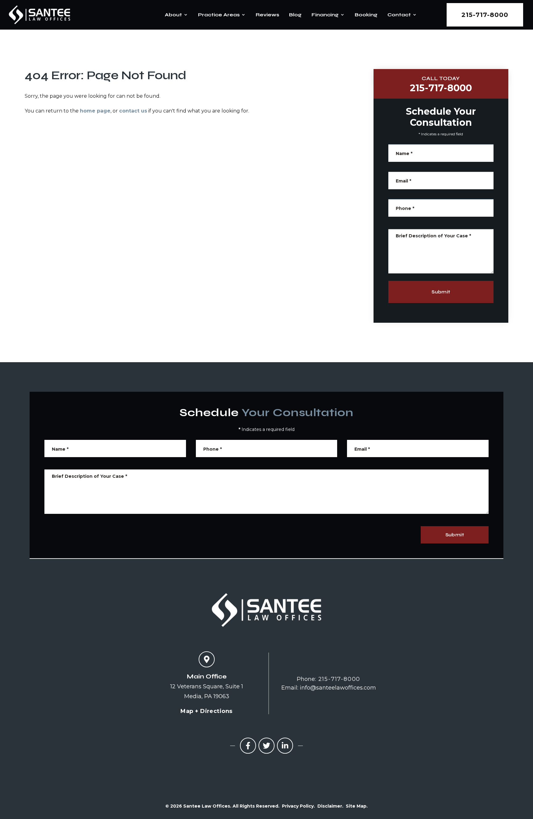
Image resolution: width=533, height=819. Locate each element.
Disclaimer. (330, 806)
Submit (441, 292)
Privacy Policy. (298, 806)
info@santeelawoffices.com (338, 687)
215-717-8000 (484, 14)
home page (95, 111)
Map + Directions (206, 711)
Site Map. (357, 806)
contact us (133, 111)
